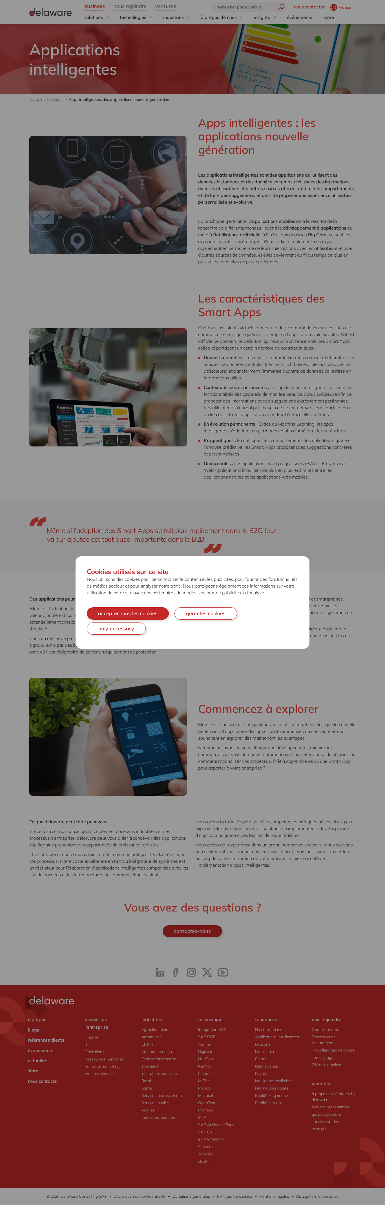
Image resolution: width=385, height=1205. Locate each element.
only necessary (116, 628)
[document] (192, 602)
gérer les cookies (205, 613)
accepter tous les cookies (128, 613)
